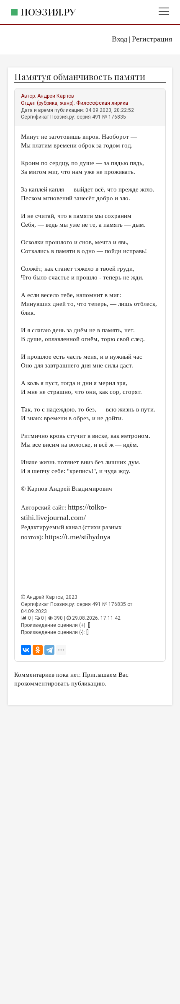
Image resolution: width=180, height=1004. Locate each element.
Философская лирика (102, 103)
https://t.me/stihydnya (78, 537)
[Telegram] (49, 650)
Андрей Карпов (55, 96)
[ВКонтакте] (26, 650)
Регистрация (152, 39)
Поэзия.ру (48, 11)
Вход (119, 39)
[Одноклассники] (38, 650)
